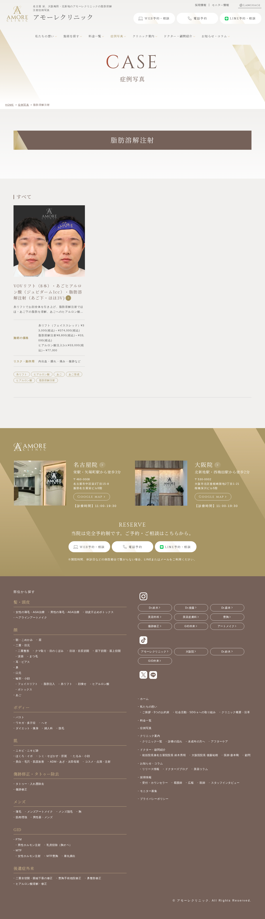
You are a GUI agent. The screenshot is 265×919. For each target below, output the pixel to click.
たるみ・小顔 (81, 756)
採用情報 (200, 5)
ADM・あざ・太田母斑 (64, 761)
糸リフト (21, 374)
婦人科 (48, 728)
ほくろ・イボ (24, 756)
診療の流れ (175, 741)
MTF (19, 850)
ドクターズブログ (176, 769)
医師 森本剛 (231, 755)
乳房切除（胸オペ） (59, 844)
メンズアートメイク (40, 811)
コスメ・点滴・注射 (98, 761)
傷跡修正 (21, 789)
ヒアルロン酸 (42, 374)
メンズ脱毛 (66, 811)
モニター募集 (148, 791)
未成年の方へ (196, 741)
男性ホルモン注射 (29, 844)
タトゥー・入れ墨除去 (30, 783)
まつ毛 (33, 656)
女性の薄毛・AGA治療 (30, 612)
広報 (191, 782)
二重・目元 (23, 645)
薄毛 (18, 811)
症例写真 (145, 728)
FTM (19, 839)
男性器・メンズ (43, 817)
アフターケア (219, 741)
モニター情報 (220, 5)
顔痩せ (82, 683)
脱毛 (61, 728)
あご (59, 374)
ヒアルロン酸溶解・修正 (31, 883)
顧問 (248, 755)
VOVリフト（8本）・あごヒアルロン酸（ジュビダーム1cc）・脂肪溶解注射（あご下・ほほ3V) (48, 291)
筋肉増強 (21, 817)
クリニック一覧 (152, 741)
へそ (44, 722)
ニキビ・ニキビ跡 (27, 750)
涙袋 (21, 656)
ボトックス (25, 689)
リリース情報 (150, 769)
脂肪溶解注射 (47, 380)
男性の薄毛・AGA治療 (64, 612)
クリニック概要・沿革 (236, 712)
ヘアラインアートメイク (31, 617)
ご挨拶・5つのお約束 (155, 712)
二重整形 (23, 650)
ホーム (144, 698)
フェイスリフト (28, 683)
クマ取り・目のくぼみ (49, 650)
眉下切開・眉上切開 (108, 650)
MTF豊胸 (52, 855)
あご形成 (74, 374)
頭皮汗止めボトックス (99, 612)
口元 (18, 672)
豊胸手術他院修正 (69, 878)
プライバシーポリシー (154, 798)
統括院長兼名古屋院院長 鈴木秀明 (164, 755)
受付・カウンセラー (155, 782)
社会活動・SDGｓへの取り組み (195, 712)
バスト (20, 717)
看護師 (178, 782)
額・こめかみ (24, 639)
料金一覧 (145, 720)
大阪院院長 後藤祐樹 (205, 755)
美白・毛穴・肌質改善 (30, 761)
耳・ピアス (23, 661)
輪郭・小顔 (23, 678)
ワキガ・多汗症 (26, 722)
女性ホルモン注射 (29, 855)
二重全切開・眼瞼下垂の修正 (34, 878)
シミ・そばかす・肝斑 (53, 756)
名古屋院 (85, 465)
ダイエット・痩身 (27, 728)
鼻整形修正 (94, 878)
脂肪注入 (49, 683)
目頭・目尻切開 (79, 650)
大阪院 (204, 465)
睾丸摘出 (69, 855)
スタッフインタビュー (225, 782)
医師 (202, 782)
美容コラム (201, 769)
